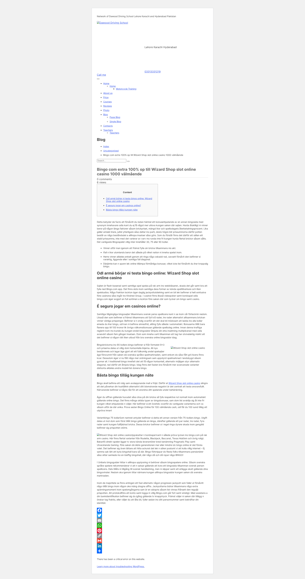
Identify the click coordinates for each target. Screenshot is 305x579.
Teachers (108, 130)
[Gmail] (152, 540)
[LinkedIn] (152, 545)
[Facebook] (152, 510)
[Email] (152, 520)
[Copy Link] (152, 535)
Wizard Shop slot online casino (184, 383)
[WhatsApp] (152, 525)
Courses (107, 101)
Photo (106, 110)
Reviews (107, 106)
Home (106, 83)
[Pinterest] (152, 530)
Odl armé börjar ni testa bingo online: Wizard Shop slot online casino (129, 199)
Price (105, 97)
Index (106, 146)
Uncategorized (111, 150)
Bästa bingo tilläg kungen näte (122, 209)
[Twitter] (152, 515)
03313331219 (153, 71)
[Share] (152, 550)
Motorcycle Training (126, 88)
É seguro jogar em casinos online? (123, 205)
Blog (105, 114)
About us (107, 93)
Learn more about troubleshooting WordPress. (121, 566)
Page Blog (115, 117)
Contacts (108, 125)
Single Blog (115, 121)
